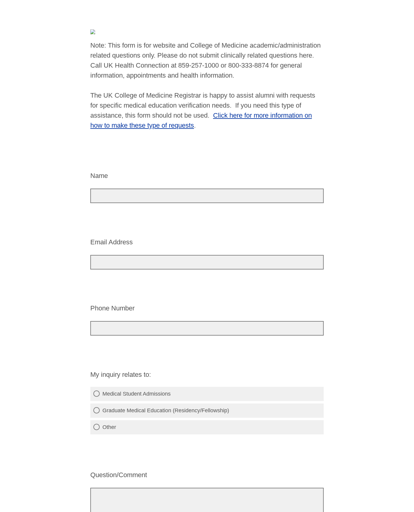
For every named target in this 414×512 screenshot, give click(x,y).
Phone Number (112, 308)
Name (99, 175)
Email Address (111, 242)
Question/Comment (118, 475)
